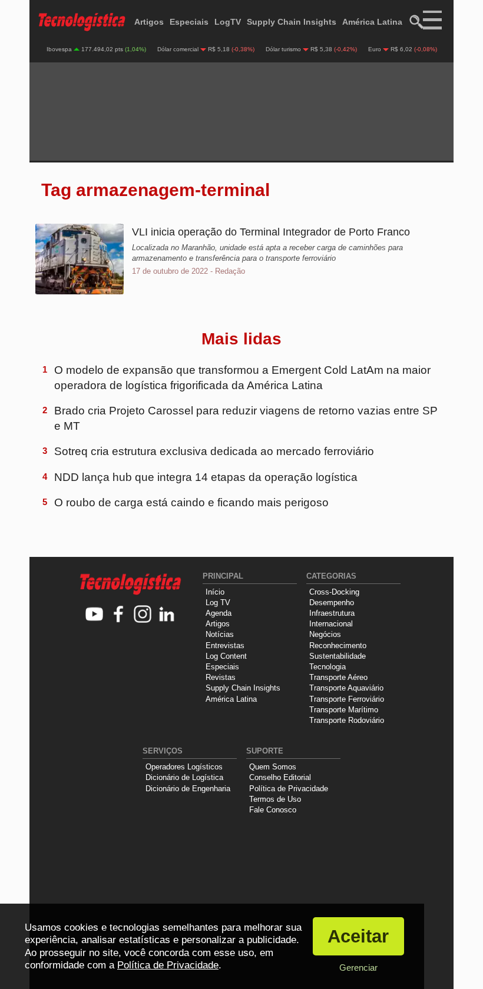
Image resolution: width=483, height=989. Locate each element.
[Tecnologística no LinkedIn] (167, 615)
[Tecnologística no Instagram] (143, 615)
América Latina (372, 21)
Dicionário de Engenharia (187, 788)
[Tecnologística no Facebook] (118, 615)
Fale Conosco (272, 809)
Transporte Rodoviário (346, 720)
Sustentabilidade (337, 656)
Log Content (226, 656)
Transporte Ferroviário (346, 699)
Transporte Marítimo (343, 709)
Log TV (218, 602)
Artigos (149, 21)
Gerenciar (358, 968)
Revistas (221, 677)
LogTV (227, 21)
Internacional (331, 623)
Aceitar (358, 936)
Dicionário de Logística (184, 777)
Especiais (189, 21)
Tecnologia (327, 666)
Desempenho (331, 602)
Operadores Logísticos (184, 766)
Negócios (325, 634)
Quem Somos (272, 766)
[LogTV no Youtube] (94, 615)
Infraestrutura (332, 613)
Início (215, 592)
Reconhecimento (337, 645)
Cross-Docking (334, 592)
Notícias (220, 634)
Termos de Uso (275, 799)
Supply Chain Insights (291, 21)
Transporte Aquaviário (346, 687)
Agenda (218, 613)
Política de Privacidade (288, 788)
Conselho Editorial (280, 777)
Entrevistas (225, 645)
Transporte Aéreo (338, 677)
